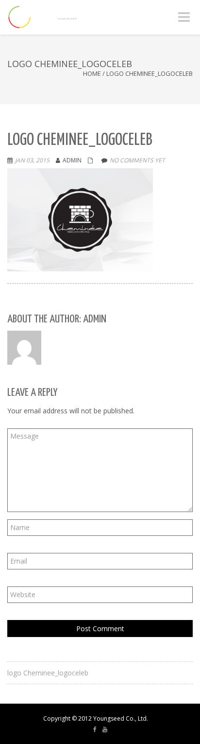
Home (92, 73)
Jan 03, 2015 (32, 160)
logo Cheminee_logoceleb (47, 672)
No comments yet (137, 160)
